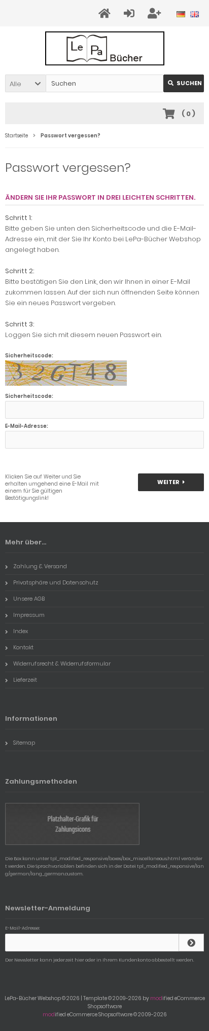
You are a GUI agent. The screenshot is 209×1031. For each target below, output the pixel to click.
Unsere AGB (29, 599)
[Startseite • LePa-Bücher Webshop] (104, 48)
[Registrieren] (156, 13)
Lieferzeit (25, 680)
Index (20, 631)
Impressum (29, 615)
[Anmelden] (130, 13)
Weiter (171, 482)
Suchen (183, 83)
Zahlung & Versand (40, 566)
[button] (25, 83)
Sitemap (24, 743)
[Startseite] (106, 13)
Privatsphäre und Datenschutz (55, 582)
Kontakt (23, 647)
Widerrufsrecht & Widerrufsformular (62, 663)
